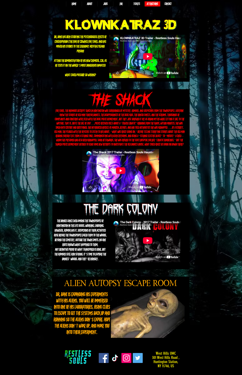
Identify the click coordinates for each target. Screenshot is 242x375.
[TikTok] (115, 358)
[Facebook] (104, 358)
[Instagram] (126, 358)
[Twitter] (138, 358)
